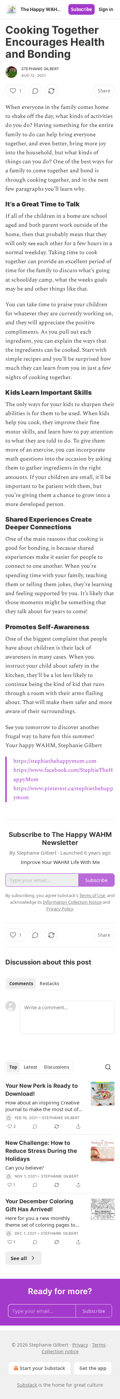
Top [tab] (13, 1067)
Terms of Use (92, 895)
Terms (99, 1345)
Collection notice (60, 1351)
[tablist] (34, 983)
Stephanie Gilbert (40, 68)
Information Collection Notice (72, 902)
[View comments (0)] (35, 91)
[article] (60, 1106)
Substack (27, 1385)
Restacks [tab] (49, 984)
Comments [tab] (21, 984)
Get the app (92, 1368)
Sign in (106, 9)
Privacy (80, 1345)
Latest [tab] (30, 1067)
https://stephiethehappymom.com (55, 761)
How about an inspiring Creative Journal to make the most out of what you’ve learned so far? (42, 1105)
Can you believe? (24, 1167)
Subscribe (81, 9)
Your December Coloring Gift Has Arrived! (39, 1205)
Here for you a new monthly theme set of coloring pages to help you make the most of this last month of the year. (41, 1221)
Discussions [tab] (56, 1067)
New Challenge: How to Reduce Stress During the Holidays (41, 1151)
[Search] (108, 1067)
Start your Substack (42, 1368)
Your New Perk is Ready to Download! (41, 1089)
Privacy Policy (59, 909)
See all (19, 1258)
